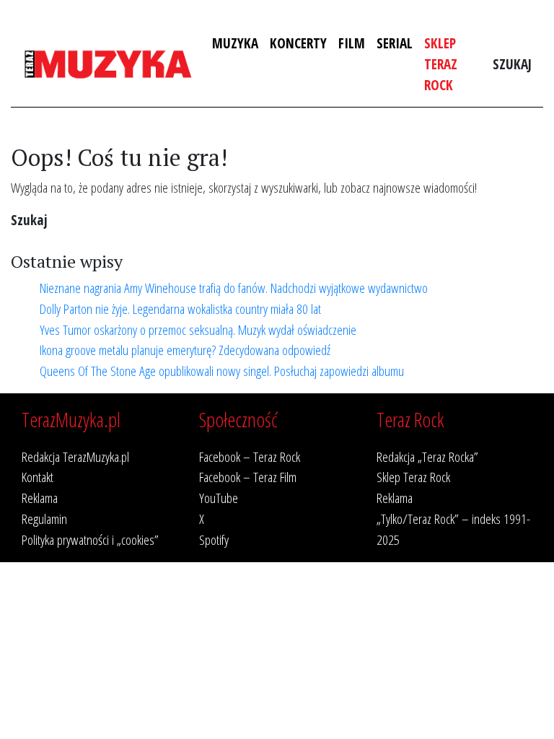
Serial (395, 43)
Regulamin (44, 518)
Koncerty (298, 43)
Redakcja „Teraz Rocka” (427, 456)
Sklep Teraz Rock (440, 64)
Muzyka (235, 43)
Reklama (40, 497)
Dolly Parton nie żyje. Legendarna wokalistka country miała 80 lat (180, 308)
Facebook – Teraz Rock (249, 456)
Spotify (214, 539)
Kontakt (37, 476)
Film (351, 43)
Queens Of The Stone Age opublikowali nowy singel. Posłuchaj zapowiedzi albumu (222, 370)
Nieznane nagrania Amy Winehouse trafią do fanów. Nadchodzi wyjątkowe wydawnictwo (234, 287)
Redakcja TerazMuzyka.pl (75, 456)
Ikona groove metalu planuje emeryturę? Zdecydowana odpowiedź (185, 349)
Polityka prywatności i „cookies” (90, 539)
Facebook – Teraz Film (247, 476)
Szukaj (512, 64)
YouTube (218, 497)
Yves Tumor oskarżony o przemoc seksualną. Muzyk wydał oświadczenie (198, 329)
